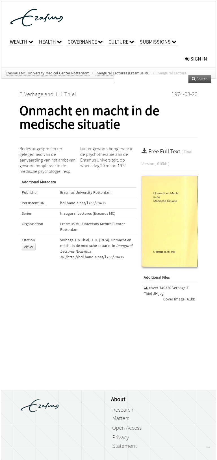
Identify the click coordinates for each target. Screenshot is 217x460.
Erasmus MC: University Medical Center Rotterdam (48, 73)
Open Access (127, 428)
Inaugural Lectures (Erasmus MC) (123, 73)
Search (202, 79)
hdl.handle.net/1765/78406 (83, 203)
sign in (198, 59)
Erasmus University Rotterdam (86, 192)
